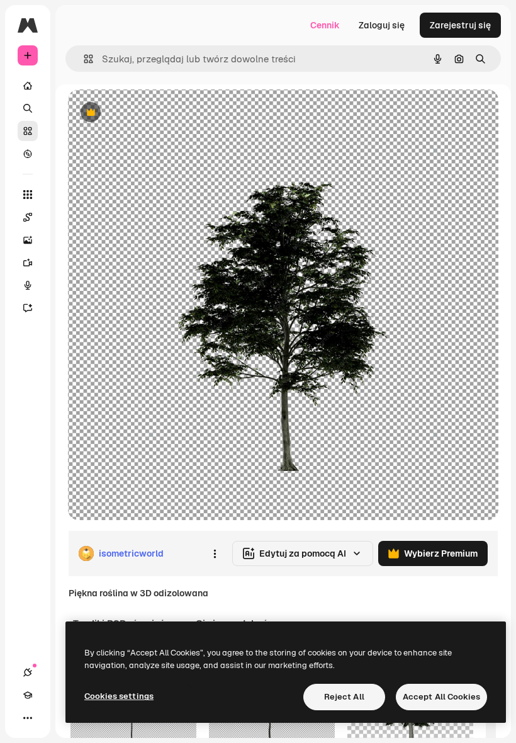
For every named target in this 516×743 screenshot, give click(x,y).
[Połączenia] (28, 672)
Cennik (325, 25)
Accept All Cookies (441, 696)
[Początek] (28, 86)
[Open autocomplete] (83, 59)
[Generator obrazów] (28, 240)
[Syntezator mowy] (28, 285)
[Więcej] (28, 718)
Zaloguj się (382, 25)
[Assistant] (28, 308)
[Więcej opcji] (214, 553)
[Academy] (28, 695)
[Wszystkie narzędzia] (28, 194)
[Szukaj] (28, 108)
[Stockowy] (28, 131)
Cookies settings (119, 696)
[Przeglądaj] (28, 154)
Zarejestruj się (460, 25)
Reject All (344, 696)
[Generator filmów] (28, 262)
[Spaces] (28, 217)
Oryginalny (155, 113)
